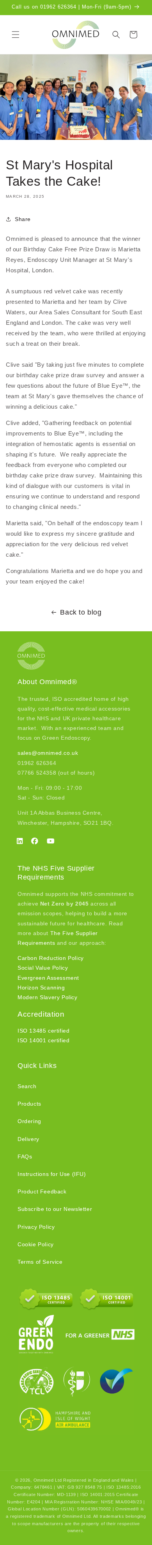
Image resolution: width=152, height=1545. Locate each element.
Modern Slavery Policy (48, 997)
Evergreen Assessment (48, 978)
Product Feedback (42, 1191)
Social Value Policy (43, 968)
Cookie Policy (36, 1244)
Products (29, 1104)
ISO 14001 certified (43, 1040)
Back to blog (80, 612)
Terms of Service (40, 1262)
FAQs (25, 1156)
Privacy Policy (36, 1227)
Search (27, 1086)
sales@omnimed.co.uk (48, 753)
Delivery (28, 1139)
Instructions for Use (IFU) (52, 1174)
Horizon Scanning (41, 987)
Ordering (29, 1121)
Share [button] (23, 219)
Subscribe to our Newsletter (55, 1209)
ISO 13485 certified (43, 1031)
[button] (15, 34)
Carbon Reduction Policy (51, 958)
